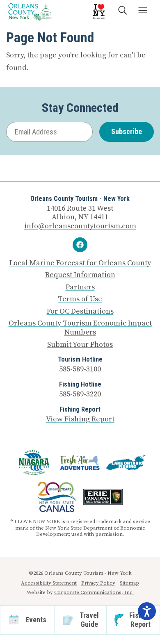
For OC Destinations (80, 311)
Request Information (80, 275)
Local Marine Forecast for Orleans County (80, 263)
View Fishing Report (80, 419)
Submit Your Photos (80, 344)
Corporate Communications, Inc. (94, 592)
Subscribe (126, 131)
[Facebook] (80, 244)
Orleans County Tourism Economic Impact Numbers (80, 328)
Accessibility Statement (49, 583)
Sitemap (129, 583)
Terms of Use (80, 299)
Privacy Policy (98, 583)
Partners (80, 287)
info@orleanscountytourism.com (80, 226)
